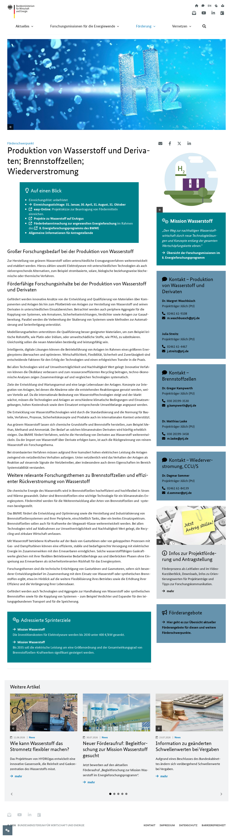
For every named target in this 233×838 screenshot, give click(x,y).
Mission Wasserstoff (31, 629)
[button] (24, 26)
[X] (179, 143)
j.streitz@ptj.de (178, 351)
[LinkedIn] (213, 13)
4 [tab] (122, 794)
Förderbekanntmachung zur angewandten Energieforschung (75, 223)
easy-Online (42, 209)
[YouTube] (204, 13)
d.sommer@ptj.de (179, 493)
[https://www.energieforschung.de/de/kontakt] (203, 5)
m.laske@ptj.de (177, 438)
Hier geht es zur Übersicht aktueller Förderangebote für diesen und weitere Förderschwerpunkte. (189, 627)
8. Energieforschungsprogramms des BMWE (69, 228)
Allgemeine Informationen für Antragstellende (61, 233)
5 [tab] (126, 794)
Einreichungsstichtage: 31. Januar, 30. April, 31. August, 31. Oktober (79, 204)
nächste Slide (221, 794)
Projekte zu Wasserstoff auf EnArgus (59, 218)
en (209, 6)
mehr (170, 591)
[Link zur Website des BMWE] (21, 9)
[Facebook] (170, 143)
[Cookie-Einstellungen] (7, 830)
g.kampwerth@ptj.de (181, 405)
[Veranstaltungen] (222, 13)
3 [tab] (118, 794)
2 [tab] (114, 794)
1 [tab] (110, 794)
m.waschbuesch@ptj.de (183, 318)
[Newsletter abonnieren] (194, 13)
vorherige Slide (12, 794)
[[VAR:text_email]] (160, 143)
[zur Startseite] (196, 5)
